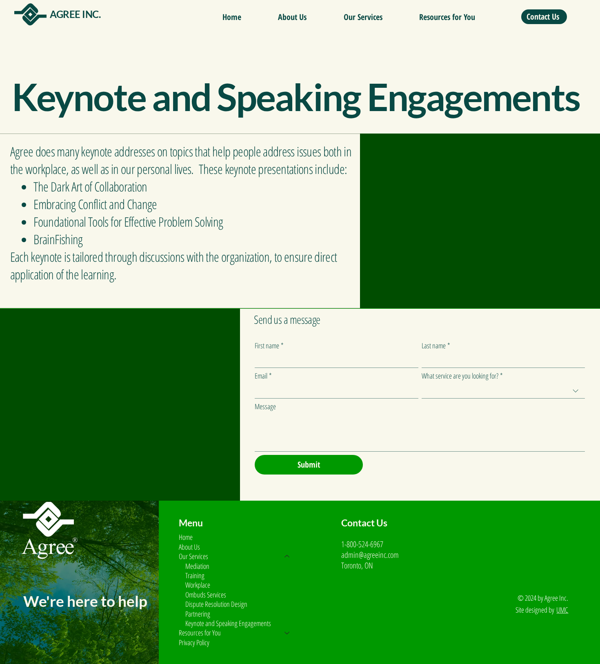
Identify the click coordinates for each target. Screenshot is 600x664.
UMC (562, 610)
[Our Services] (287, 556)
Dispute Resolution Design (216, 604)
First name (269, 345)
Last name (436, 345)
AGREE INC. (75, 14)
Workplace (197, 585)
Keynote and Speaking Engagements (228, 623)
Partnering (197, 614)
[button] (363, 17)
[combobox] (503, 391)
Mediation (197, 566)
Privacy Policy (194, 642)
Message (265, 406)
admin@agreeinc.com (370, 554)
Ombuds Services (205, 594)
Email (263, 375)
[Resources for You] (287, 632)
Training (194, 575)
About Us (189, 547)
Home (186, 537)
